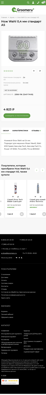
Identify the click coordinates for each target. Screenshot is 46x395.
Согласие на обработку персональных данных (18, 292)
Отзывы (4, 289)
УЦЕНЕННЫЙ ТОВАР (31, 352)
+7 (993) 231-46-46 (25, 240)
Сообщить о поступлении (17, 115)
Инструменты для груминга (11, 334)
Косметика (5, 339)
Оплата (4, 280)
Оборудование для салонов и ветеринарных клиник (11, 343)
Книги (26, 338)
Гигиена (4, 353)
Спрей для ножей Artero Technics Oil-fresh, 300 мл (34, 201)
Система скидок (7, 283)
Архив (12, 17)
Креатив (27, 331)
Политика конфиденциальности (13, 295)
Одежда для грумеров (9, 350)
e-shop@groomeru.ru (9, 253)
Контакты (4, 286)
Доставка (4, 277)
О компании (5, 274)
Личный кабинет (7, 314)
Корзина (4, 311)
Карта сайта (5, 298)
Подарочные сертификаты (33, 349)
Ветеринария (6, 347)
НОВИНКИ (5, 331)
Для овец (27, 346)
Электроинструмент (8, 337)
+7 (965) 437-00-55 (7, 244)
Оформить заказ (7, 317)
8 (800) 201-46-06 (7, 240)
